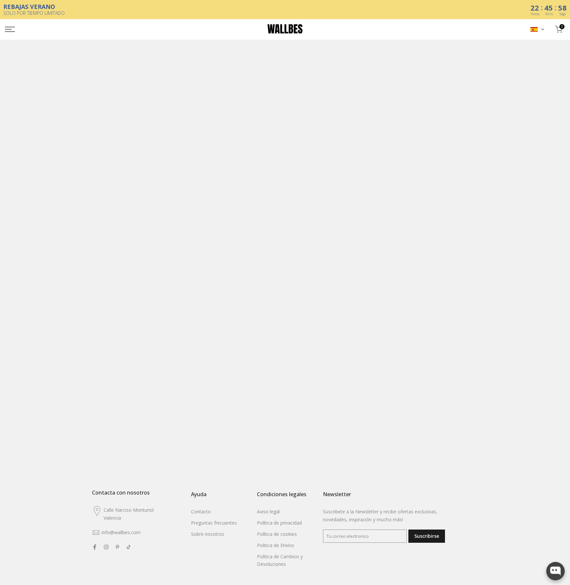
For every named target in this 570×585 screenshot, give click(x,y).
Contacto (201, 511)
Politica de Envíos (275, 545)
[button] (537, 29)
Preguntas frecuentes (214, 523)
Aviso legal (268, 511)
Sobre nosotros (207, 534)
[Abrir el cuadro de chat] (555, 571)
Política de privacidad (279, 523)
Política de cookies (277, 534)
